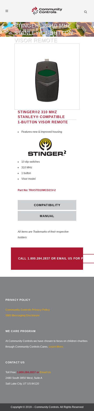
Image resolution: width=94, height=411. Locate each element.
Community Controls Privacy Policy (27, 309)
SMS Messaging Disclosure (22, 315)
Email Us (45, 372)
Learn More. (56, 346)
